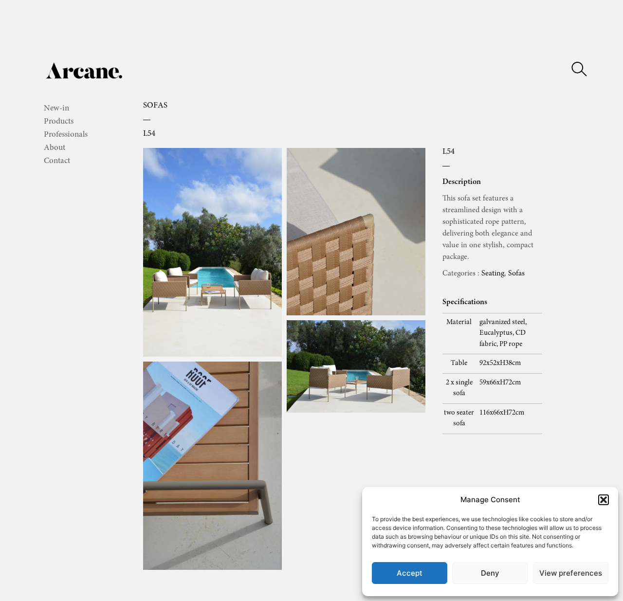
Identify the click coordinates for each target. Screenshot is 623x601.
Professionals (66, 135)
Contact (57, 161)
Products (58, 122)
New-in (56, 109)
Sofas (155, 106)
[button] (603, 500)
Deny (490, 573)
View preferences (570, 573)
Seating (492, 273)
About (54, 148)
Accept (409, 573)
